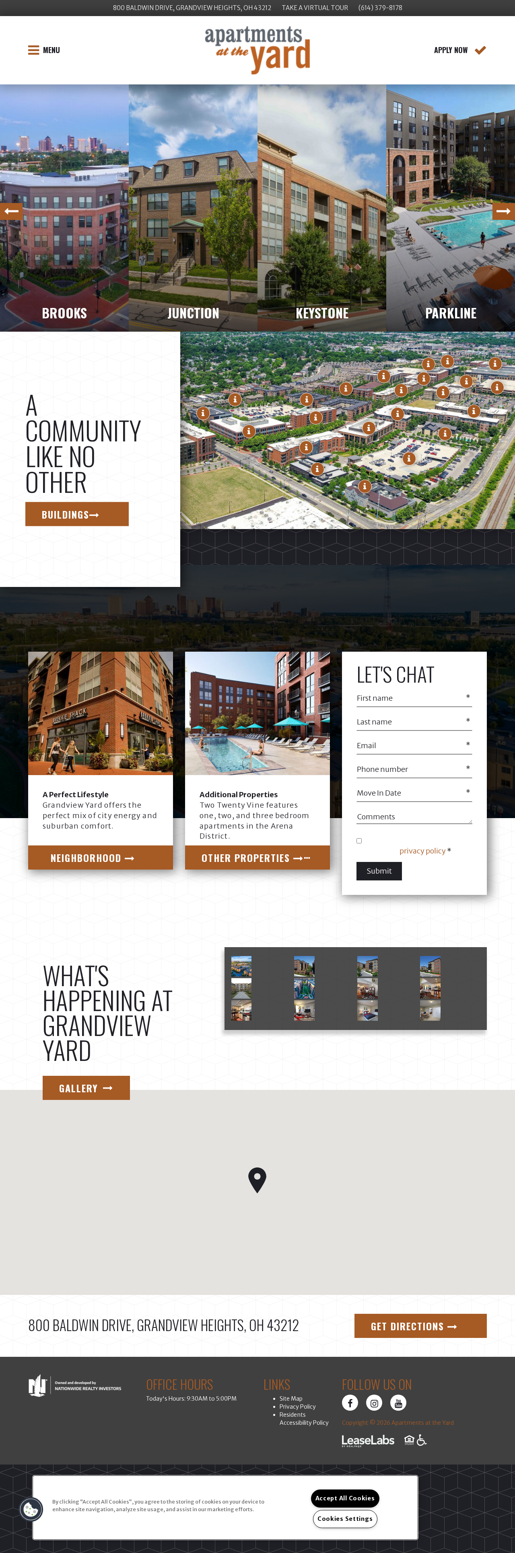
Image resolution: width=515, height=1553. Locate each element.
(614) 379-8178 (380, 8)
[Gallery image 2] (304, 966)
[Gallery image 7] (367, 988)
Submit (379, 871)
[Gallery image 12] (430, 1010)
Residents (293, 1414)
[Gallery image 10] (304, 1010)
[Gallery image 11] (367, 1010)
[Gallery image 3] (367, 966)
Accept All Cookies (345, 1498)
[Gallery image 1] (241, 966)
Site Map (291, 1398)
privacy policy (423, 850)
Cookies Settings (345, 1518)
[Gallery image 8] (430, 988)
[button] (365, 486)
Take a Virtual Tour (315, 8)
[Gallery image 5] (241, 988)
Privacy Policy (298, 1406)
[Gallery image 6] (304, 988)
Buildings (65, 514)
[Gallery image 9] (241, 1010)
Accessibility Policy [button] (304, 1422)
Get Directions (409, 1326)
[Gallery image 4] (430, 966)
